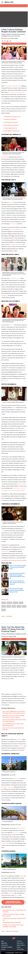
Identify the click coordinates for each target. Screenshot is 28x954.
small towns (21, 746)
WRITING (24, 606)
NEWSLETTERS (4, 943)
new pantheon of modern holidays (16, 92)
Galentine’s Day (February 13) (12, 116)
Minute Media (11, 952)
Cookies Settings (20, 949)
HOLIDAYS (9, 602)
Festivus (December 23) (10, 128)
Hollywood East (21, 828)
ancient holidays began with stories (12, 86)
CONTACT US (19, 941)
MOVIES (14, 606)
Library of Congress (21, 484)
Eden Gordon (6, 38)
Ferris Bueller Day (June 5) (11, 122)
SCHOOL (8, 606)
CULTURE (4, 602)
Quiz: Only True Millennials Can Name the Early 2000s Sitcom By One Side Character (13, 712)
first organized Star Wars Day (16, 244)
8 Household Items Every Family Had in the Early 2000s (14, 911)
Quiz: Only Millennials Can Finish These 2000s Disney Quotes (13, 724)
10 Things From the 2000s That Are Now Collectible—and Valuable (12, 925)
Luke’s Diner (19, 739)
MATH (3, 606)
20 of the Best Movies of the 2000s (11, 922)
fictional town (17, 661)
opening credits (5, 843)
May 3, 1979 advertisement (16, 229)
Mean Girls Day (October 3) (11, 125)
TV (18, 606)
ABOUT (2, 941)
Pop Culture (15, 602)
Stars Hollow (16, 778)
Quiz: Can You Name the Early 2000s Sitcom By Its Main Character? (14, 720)
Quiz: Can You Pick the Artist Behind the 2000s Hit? (13, 728)
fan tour (16, 895)
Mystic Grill (11, 893)
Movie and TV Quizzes (12, 931)
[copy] (10, 41)
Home (3, 616)
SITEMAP (18, 947)
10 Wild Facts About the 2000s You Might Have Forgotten (13, 915)
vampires (22, 876)
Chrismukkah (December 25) (12, 131)
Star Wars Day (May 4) (10, 119)
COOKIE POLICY (4, 945)
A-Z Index (3, 949)
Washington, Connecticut (7, 787)
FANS (21, 602)
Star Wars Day (12, 223)
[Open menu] (2, 2)
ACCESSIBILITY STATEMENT (6, 947)
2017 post (5, 380)
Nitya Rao (5, 636)
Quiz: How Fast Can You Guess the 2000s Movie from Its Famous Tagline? (13, 716)
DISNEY (3, 610)
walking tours (4, 295)
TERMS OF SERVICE (21, 945)
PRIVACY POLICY (20, 943)
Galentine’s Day (5, 157)
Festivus (14, 407)
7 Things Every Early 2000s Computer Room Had (14, 919)
